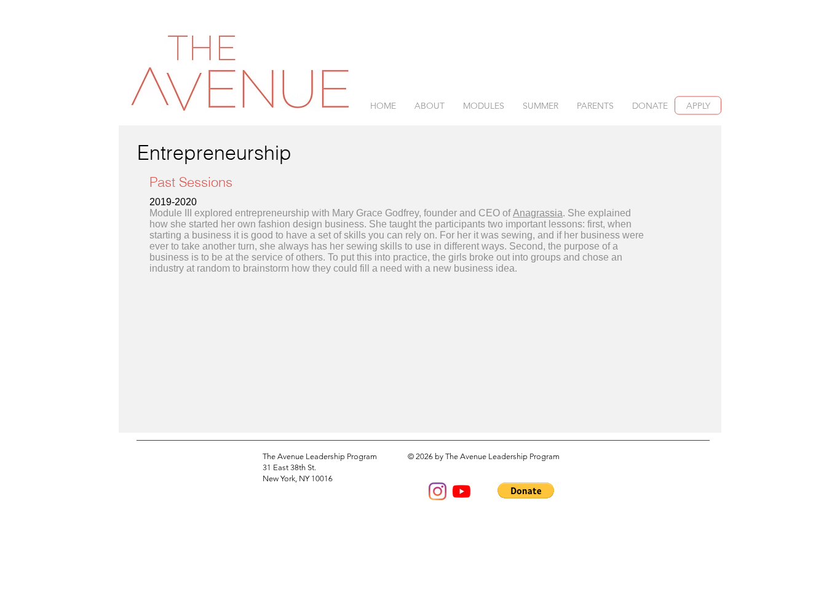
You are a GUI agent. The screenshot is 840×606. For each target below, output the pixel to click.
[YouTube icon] (461, 491)
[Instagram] (437, 491)
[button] (429, 106)
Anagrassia (538, 213)
